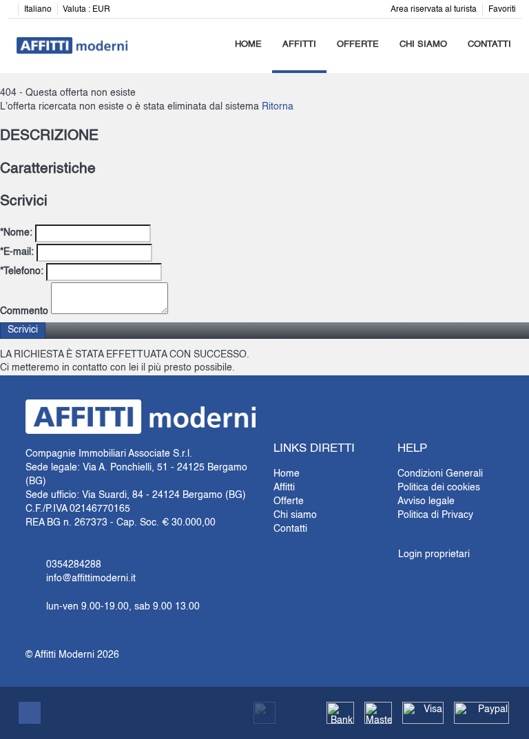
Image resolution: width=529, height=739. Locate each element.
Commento (24, 311)
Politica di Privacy (435, 515)
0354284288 (73, 565)
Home (248, 44)
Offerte (358, 44)
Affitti (299, 44)
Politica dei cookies (438, 487)
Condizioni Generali (440, 474)
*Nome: (16, 233)
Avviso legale (426, 501)
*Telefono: (21, 271)
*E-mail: (17, 252)
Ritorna (277, 107)
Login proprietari (434, 554)
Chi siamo (423, 44)
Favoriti (502, 10)
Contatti (489, 44)
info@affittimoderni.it (91, 578)
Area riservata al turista (434, 10)
